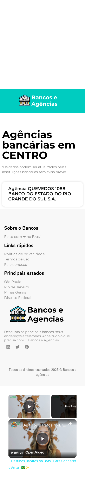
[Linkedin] (8, 347)
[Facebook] (27, 347)
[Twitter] (17, 347)
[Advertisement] (42, 44)
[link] (14, 425)
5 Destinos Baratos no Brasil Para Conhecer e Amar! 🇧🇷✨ (42, 425)
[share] (70, 424)
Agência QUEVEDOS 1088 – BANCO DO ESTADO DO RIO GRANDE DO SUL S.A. (39, 193)
